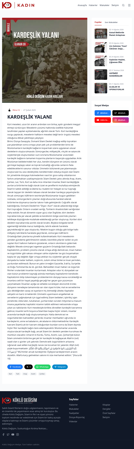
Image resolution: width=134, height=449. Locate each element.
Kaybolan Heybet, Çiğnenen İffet (117, 60)
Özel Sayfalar (109, 413)
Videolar (73, 421)
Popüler (98, 22)
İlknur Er (16, 110)
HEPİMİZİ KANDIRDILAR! (115, 74)
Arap (25, 374)
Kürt (10, 374)
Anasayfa (82, 5)
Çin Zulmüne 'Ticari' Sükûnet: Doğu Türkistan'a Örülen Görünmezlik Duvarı (118, 50)
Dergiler (107, 408)
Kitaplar (106, 404)
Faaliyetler (74, 413)
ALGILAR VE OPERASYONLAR (116, 88)
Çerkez (42, 374)
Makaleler (105, 5)
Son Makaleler (111, 22)
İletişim (115, 5)
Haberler (93, 5)
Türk (17, 374)
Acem (33, 374)
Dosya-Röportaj (77, 417)
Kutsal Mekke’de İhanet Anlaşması (117, 33)
